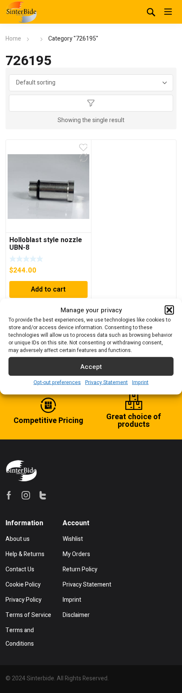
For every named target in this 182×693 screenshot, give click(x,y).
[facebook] (9, 495)
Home (13, 38)
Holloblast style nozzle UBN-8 (45, 244)
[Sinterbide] (21, 12)
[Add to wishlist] (83, 147)
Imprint (140, 382)
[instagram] (26, 495)
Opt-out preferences (57, 382)
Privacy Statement (106, 382)
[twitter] (43, 495)
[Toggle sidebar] (91, 103)
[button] (169, 310)
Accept (91, 366)
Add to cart (48, 289)
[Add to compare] (83, 157)
